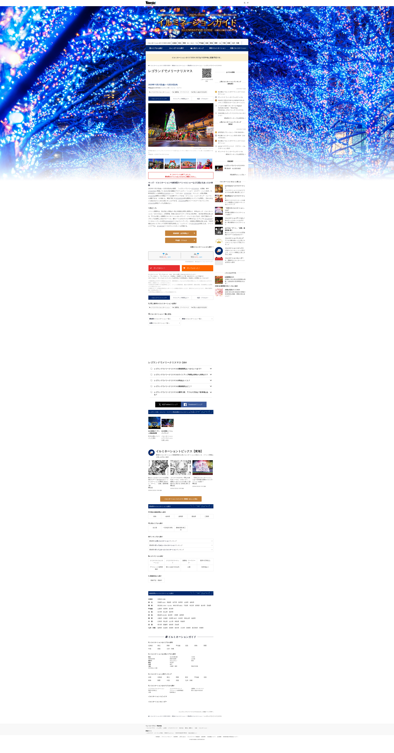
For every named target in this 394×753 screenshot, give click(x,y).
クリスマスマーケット (172, 561)
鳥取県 (177, 621)
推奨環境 (176, 736)
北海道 (174, 43)
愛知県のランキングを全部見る (234, 118)
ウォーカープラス (151, 728)
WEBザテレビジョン (169, 733)
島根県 (182, 621)
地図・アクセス (202, 99)
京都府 (165, 618)
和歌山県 (187, 618)
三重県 (207, 516)
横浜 (181, 605)
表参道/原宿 (151, 659)
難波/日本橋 (194, 666)
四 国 (150, 625)
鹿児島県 (195, 628)
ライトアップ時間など (180, 99)
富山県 (165, 612)
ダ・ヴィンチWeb (159, 733)
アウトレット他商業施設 (156, 568)
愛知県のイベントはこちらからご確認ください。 (181, 177)
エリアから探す (157, 48)
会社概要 (219, 736)
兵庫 (149, 664)
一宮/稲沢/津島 (168, 528)
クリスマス (195, 188)
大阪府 (159, 618)
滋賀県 (193, 618)
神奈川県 (176, 605)
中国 (224, 43)
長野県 (165, 609)
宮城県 (159, 602)
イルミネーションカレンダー (157, 702)
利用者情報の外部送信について (230, 736)
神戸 (175, 618)
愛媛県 (165, 625)
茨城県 (209, 605)
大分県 (182, 628)
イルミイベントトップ (158, 99)
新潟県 (171, 609)
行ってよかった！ (193, 268)
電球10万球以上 (205, 560)
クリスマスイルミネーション (160, 92)
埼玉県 (192, 605)
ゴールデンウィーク (173, 728)
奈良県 (180, 618)
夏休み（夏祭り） (189, 728)
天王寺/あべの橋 (152, 668)
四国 (228, 43)
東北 (179, 43)
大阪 (220, 43)
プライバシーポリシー (167, 736)
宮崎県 (188, 628)
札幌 (164, 599)
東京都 (159, 605)
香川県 (159, 625)
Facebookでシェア (195, 404)
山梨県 (159, 609)
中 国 (150, 621)
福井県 (171, 612)
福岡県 (159, 628)
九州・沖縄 (235, 43)
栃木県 (203, 605)
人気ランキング (198, 48)
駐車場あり (205, 567)
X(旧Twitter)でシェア (170, 404)
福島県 (192, 602)
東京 (188, 43)
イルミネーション (203, 728)
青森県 (169, 602)
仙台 (164, 602)
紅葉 (196, 728)
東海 (211, 43)
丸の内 (169, 605)
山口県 (171, 621)
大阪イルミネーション (238, 48)
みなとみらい (173, 660)
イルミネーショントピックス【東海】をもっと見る (180, 499)
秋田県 (180, 602)
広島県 (159, 621)
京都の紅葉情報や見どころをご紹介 (226, 286)
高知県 (177, 625)
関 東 (150, 605)
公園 (188, 567)
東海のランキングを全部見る (235, 154)
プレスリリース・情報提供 (193, 736)
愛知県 (151, 87)
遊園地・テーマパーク (181, 92)
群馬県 (197, 605)
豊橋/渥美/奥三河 (181, 529)
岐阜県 (168, 516)
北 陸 (150, 612)
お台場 (193, 659)
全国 (149, 677)
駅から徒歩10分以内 (200, 92)
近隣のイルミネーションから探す (201, 247)
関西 (216, 43)
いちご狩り (159, 728)
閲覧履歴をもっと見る (237, 174)
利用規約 (158, 736)
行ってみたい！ (159, 268)
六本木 (164, 605)
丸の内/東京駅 (174, 657)
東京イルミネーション (217, 48)
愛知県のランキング (163, 541)
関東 (184, 43)
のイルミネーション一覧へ (160, 319)
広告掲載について (211, 736)
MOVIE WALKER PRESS (181, 733)
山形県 (186, 602)
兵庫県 (171, 618)
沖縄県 (201, 628)
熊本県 (177, 628)
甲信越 (201, 43)
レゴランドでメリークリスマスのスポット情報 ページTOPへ (196, 712)
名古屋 (155, 528)
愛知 (149, 662)
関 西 (150, 618)
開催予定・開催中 (156, 580)
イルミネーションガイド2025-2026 (159, 43)
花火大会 (181, 728)
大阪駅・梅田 (173, 666)
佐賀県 (165, 628)
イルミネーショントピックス (157, 696)
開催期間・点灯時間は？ (181, 233)
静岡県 (181, 516)
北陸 (206, 43)
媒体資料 (203, 736)
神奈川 (192, 43)
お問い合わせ (182, 736)
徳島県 (171, 625)
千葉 (196, 43)
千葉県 (186, 605)
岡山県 (165, 621)
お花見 (165, 728)
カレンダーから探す (176, 48)
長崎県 (171, 628)
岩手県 (175, 602)
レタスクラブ (150, 733)
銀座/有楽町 (173, 659)
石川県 (159, 612)
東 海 (150, 615)
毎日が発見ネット (192, 733)
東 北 (150, 602)
